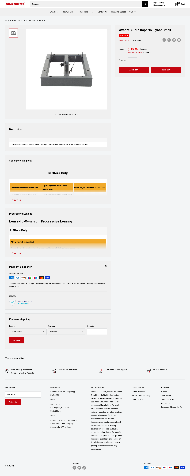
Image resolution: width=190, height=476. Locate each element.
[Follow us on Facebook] (74, 468)
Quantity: (122, 60)
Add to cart (133, 70)
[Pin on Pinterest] (169, 40)
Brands (53, 12)
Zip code (90, 326)
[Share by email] (179, 40)
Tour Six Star (68, 12)
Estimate (16, 340)
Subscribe (13, 402)
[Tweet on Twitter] (174, 40)
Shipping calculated (135, 52)
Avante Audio (124, 40)
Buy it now (166, 70)
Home (7, 20)
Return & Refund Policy (141, 395)
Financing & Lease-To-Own (122, 12)
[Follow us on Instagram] (84, 468)
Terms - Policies (84, 12)
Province (51, 326)
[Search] (145, 4)
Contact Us (102, 12)
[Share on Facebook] (164, 40)
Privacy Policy (137, 399)
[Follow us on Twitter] (79, 468)
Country (12, 326)
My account (158, 5)
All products (16, 20)
